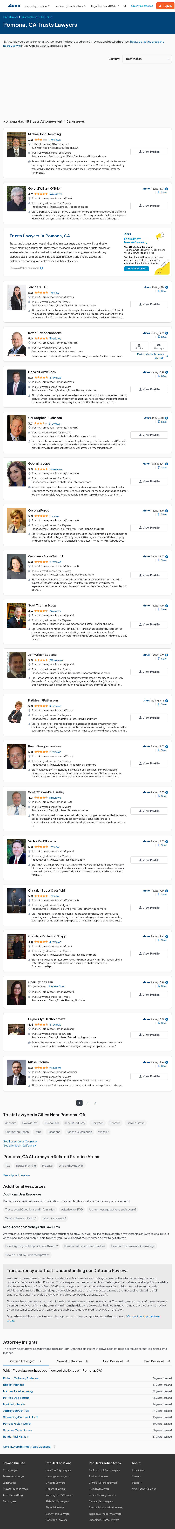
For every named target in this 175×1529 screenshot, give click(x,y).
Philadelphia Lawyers (57, 1501)
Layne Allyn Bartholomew (46, 1019)
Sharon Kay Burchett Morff (20, 1417)
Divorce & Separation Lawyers (105, 1507)
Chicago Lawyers (55, 1482)
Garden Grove (136, 1123)
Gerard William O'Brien (44, 188)
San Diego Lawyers (56, 1519)
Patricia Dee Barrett (16, 1397)
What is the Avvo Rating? (21, 1218)
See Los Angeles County (19, 1141)
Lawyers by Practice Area (69, 6)
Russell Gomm (38, 1062)
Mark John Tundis (14, 1404)
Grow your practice (142, 5)
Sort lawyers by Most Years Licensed (27, 1446)
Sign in (167, 6)
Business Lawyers (98, 1476)
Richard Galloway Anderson (21, 1378)
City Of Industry (75, 1123)
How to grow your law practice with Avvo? (31, 1246)
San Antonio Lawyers (57, 1513)
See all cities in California (18, 1145)
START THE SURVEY (136, 268)
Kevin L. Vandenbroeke (45, 333)
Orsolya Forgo (38, 510)
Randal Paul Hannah (15, 1436)
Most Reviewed (116, 1361)
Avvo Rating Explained (144, 1488)
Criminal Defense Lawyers (103, 1482)
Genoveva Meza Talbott (45, 556)
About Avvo (138, 1470)
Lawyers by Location (35, 6)
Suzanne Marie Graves (17, 1430)
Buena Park (51, 1123)
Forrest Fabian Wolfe (17, 1423)
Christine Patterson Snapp (47, 936)
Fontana (115, 1123)
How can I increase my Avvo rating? (133, 1246)
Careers (136, 1476)
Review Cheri (57, 986)
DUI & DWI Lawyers (99, 1488)
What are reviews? (54, 1218)
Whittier (103, 1132)
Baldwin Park (30, 1123)
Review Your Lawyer (14, 1476)
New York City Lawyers (58, 1470)
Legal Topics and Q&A (103, 6)
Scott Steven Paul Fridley (46, 792)
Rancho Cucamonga (79, 1132)
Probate (47, 1165)
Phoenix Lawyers (55, 1507)
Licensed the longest (25, 1361)
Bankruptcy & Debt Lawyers (104, 1470)
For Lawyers (9, 1501)
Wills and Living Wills (71, 1165)
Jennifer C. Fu (38, 287)
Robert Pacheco (14, 1384)
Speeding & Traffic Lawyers (104, 1519)
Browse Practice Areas (15, 1488)
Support (137, 1482)
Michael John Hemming (44, 134)
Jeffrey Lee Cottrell (16, 1410)
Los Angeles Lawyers (57, 1476)
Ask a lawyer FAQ (72, 1209)
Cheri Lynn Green (40, 982)
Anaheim (10, 1123)
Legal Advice (10, 1482)
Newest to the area (72, 1361)
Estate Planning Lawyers (102, 1495)
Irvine (38, 1132)
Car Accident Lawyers (101, 1501)
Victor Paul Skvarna (42, 841)
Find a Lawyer (10, 1470)
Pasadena (54, 1132)
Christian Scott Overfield (46, 890)
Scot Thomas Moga (42, 605)
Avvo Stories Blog (13, 1495)
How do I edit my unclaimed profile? (27, 1255)
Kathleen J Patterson (43, 700)
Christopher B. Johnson (45, 418)
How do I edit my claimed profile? (84, 1246)
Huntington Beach (17, 1132)
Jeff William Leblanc (42, 654)
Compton (97, 1123)
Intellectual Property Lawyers (105, 1513)
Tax (7, 1165)
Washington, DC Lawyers (60, 1495)
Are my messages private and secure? (112, 1209)
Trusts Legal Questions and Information (30, 1209)
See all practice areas (16, 1175)
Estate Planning (26, 1165)
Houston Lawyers (55, 1488)
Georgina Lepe (39, 463)
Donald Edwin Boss (42, 372)
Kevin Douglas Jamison (44, 746)
